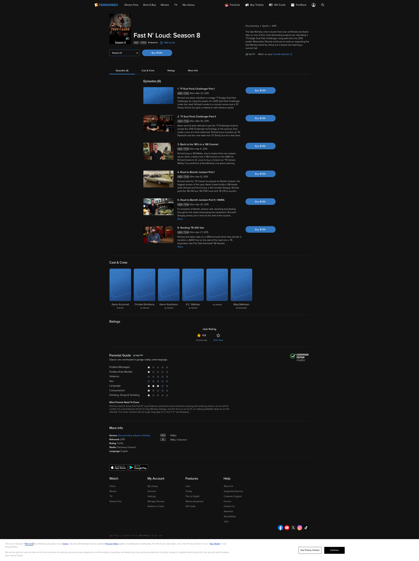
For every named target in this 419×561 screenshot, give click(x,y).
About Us (228, 486)
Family (189, 491)
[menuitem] (277, 5)
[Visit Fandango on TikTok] (306, 527)
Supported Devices (233, 491)
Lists (188, 486)
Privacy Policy (111, 544)
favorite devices (281, 54)
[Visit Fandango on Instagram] (299, 527)
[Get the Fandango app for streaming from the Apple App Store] (118, 467)
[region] (209, 550)
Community (201, 340)
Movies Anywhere (194, 501)
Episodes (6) (122, 70)
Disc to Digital (192, 496)
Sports (137, 435)
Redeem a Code (156, 506)
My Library (153, 486)
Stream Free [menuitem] (131, 5)
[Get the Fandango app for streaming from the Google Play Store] (138, 467)
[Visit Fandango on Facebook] (280, 527)
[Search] (323, 5)
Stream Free (115, 501)
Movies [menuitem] (165, 5)
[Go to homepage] (106, 5)
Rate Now (218, 340)
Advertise (228, 511)
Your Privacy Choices (310, 550)
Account (152, 491)
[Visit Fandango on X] (293, 527)
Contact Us (229, 506)
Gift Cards (190, 506)
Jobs (226, 521)
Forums (227, 501)
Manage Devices (156, 501)
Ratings (171, 70)
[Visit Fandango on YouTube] (287, 527)
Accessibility (230, 516)
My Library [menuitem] (189, 5)
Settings (152, 496)
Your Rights (215, 544)
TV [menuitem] (175, 5)
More (180, 219)
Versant (29, 544)
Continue (334, 550)
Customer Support (233, 496)
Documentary (125, 435)
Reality (146, 435)
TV (110, 496)
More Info (193, 70)
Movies (113, 491)
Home (112, 486)
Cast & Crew (148, 70)
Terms (65, 544)
